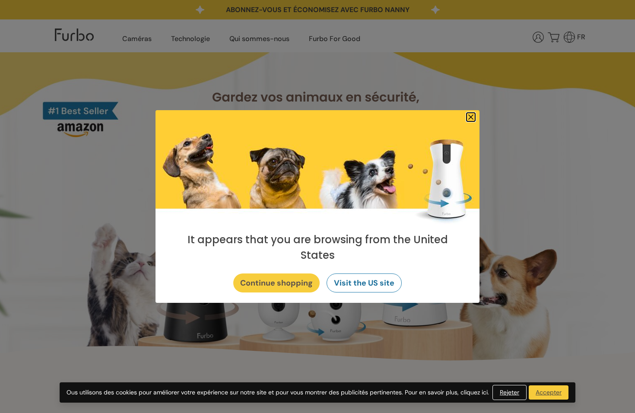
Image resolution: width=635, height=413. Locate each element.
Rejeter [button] (509, 392)
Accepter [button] (549, 392)
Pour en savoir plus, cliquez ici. (447, 392)
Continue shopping (276, 283)
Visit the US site (364, 283)
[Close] (471, 117)
